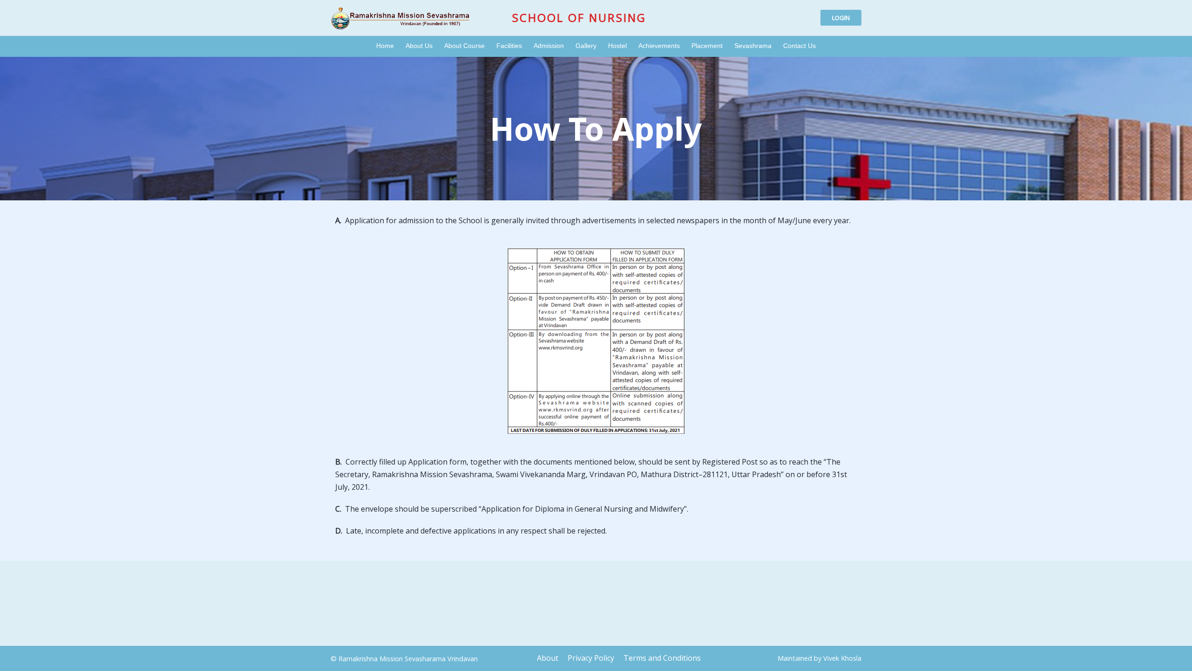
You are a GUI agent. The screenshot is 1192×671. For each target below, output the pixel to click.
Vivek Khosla (842, 658)
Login (841, 18)
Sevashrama (753, 45)
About (547, 658)
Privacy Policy (591, 658)
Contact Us (799, 45)
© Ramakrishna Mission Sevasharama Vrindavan (404, 658)
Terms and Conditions (662, 658)
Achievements (659, 45)
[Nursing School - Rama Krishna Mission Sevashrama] (400, 18)
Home (385, 45)
